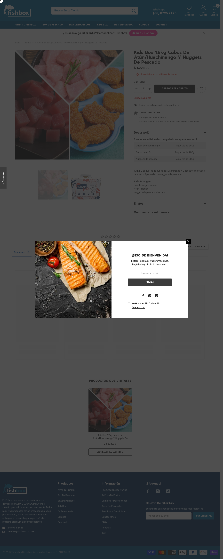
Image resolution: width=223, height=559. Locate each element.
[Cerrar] (188, 241)
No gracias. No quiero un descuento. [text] (146, 305)
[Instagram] (149, 295)
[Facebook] (143, 295)
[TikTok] (156, 295)
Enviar (150, 282)
